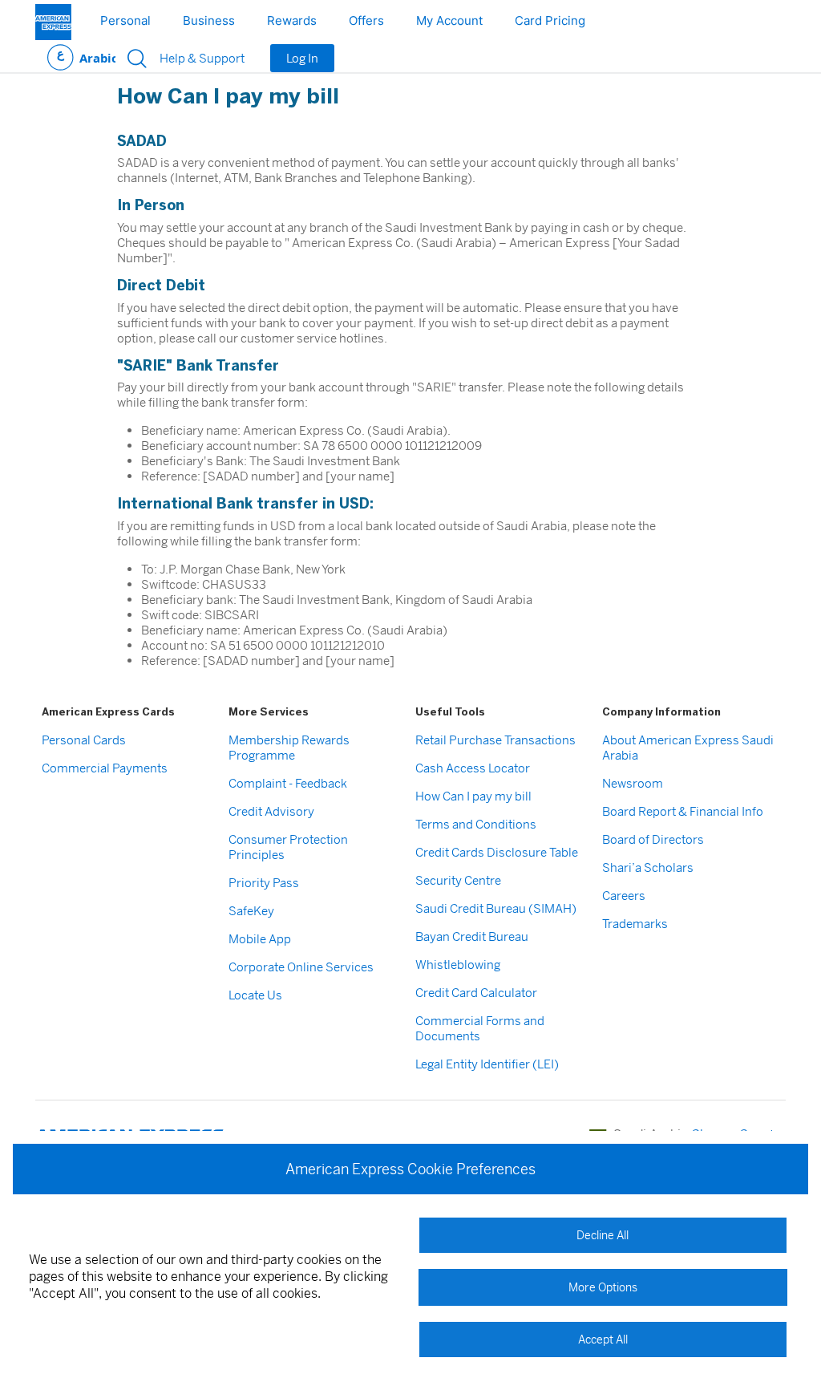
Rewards (292, 20)
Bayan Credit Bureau (471, 936)
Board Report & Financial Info (682, 811)
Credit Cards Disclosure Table (496, 852)
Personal (125, 20)
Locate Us (255, 995)
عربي (81, 58)
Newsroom (632, 783)
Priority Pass (264, 882)
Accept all (603, 1339)
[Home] (53, 22)
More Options (602, 1287)
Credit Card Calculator (476, 992)
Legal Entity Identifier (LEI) (487, 1064)
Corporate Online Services (301, 967)
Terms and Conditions (475, 824)
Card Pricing (550, 20)
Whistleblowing (457, 964)
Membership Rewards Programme (289, 747)
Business (209, 20)
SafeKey (251, 910)
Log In (302, 58)
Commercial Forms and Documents (479, 1028)
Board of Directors (653, 839)
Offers (366, 20)
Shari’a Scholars (648, 867)
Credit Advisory (271, 811)
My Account (449, 20)
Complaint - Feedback (288, 783)
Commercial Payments (105, 768)
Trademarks (635, 923)
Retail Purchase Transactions (495, 740)
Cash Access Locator (472, 768)
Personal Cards (84, 740)
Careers (623, 895)
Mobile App (260, 938)
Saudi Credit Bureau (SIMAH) (495, 908)
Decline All (602, 1235)
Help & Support (202, 58)
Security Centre (458, 880)
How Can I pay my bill (473, 796)
